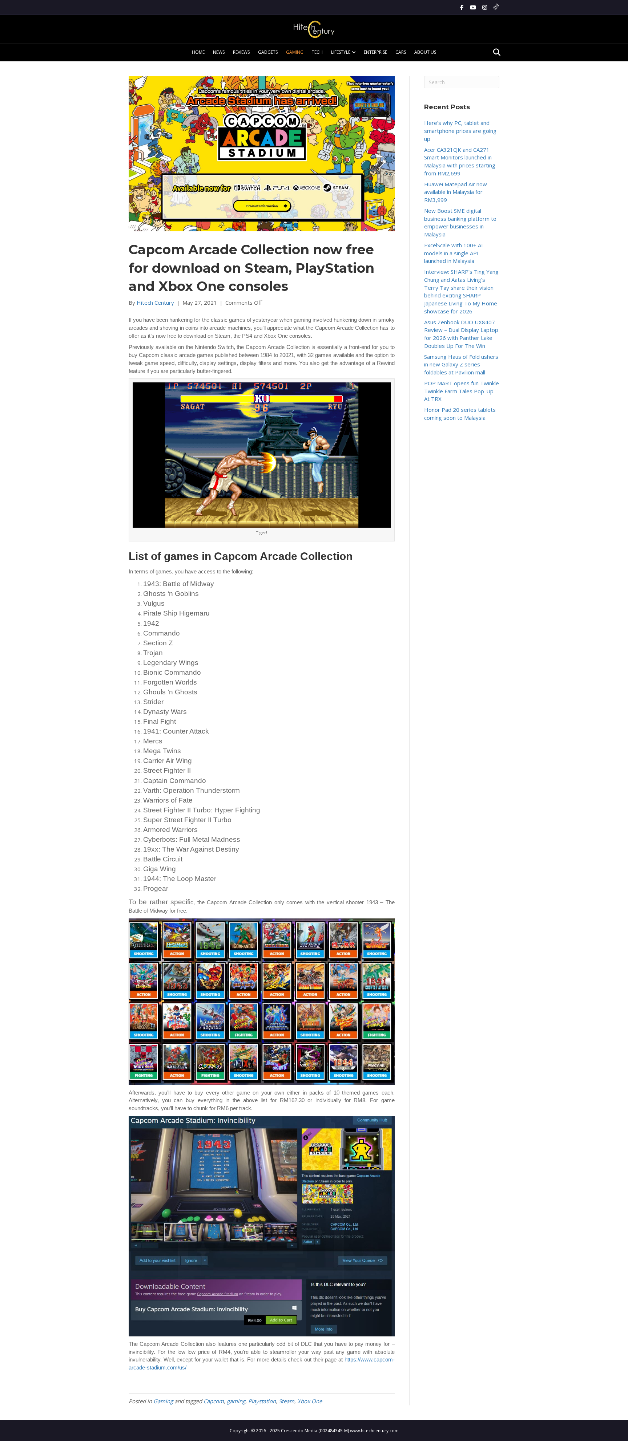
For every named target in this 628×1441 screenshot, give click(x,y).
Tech (317, 52)
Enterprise (375, 52)
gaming (236, 1401)
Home (198, 52)
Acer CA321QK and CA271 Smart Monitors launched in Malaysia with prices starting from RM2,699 (459, 161)
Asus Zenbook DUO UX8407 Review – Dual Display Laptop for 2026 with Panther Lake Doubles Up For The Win (461, 333)
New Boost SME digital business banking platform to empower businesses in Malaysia (460, 222)
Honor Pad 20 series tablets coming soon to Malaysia (460, 413)
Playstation (262, 1401)
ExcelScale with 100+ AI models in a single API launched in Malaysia (453, 253)
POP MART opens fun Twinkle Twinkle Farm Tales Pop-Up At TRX (461, 391)
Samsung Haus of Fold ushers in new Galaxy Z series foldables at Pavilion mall (461, 364)
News (219, 52)
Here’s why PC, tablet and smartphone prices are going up (460, 130)
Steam (286, 1401)
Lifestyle (340, 52)
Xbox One (309, 1401)
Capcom (214, 1401)
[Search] (494, 52)
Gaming (294, 52)
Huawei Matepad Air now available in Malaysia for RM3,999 (455, 192)
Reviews (241, 52)
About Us (425, 52)
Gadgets (268, 52)
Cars (400, 52)
